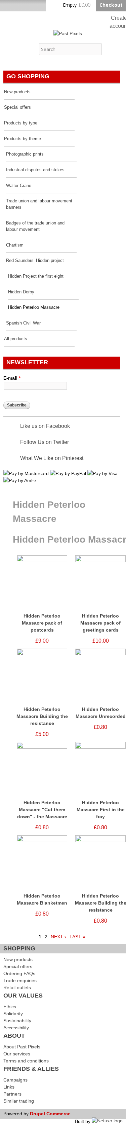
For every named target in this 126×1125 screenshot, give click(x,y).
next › (58, 936)
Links (8, 1087)
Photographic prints (25, 154)
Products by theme (22, 138)
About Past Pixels (21, 1046)
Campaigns (15, 1080)
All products (15, 339)
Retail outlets (17, 987)
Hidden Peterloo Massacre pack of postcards (42, 623)
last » (77, 936)
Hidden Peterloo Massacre (33, 307)
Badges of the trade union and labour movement (35, 226)
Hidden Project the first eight (36, 276)
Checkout (111, 5)
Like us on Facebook (45, 426)
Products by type (20, 123)
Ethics (9, 1006)
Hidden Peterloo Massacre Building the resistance (42, 716)
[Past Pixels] (67, 33)
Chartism (15, 245)
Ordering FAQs (19, 973)
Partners (12, 1094)
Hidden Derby (21, 292)
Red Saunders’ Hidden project (35, 260)
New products (17, 92)
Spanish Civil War (23, 323)
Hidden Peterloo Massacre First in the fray (101, 809)
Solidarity (13, 1013)
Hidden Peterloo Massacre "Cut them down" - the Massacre (42, 809)
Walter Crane (18, 185)
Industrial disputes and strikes (35, 170)
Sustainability (17, 1020)
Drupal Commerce (50, 1113)
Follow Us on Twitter (44, 442)
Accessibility (16, 1027)
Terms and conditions (26, 1060)
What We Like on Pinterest (51, 458)
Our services (16, 1053)
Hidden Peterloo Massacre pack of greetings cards (100, 623)
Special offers (17, 107)
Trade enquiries (20, 980)
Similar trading (18, 1101)
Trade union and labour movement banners (39, 204)
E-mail (11, 378)
